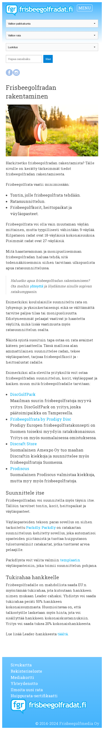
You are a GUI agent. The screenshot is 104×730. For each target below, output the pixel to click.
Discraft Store (23, 443)
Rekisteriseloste (26, 671)
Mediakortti (22, 677)
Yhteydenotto (24, 683)
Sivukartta (21, 664)
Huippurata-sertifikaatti (34, 695)
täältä (63, 634)
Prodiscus (19, 468)
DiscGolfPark (23, 394)
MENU (84, 7)
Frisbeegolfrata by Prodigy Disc (40, 419)
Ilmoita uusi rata (27, 689)
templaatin (70, 560)
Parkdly (33, 527)
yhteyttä (36, 286)
